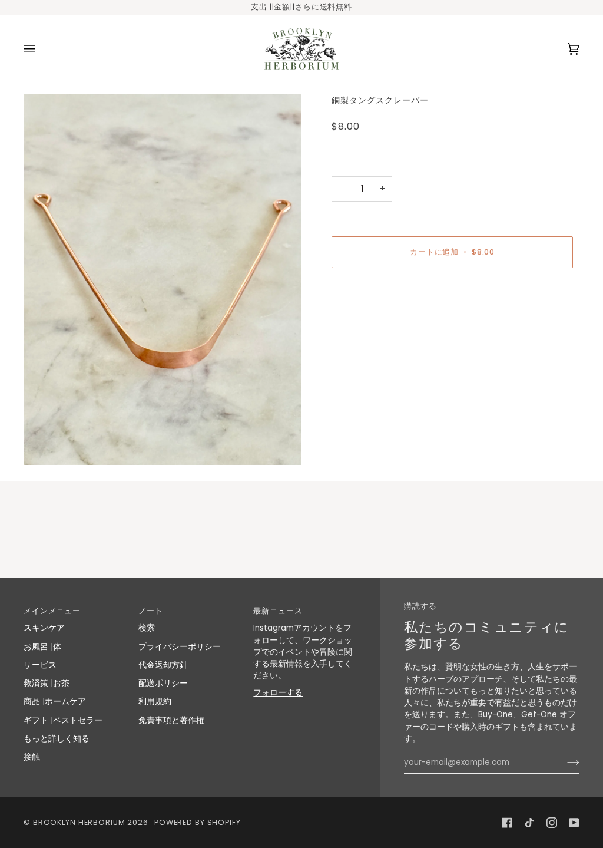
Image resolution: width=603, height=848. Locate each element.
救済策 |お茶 (46, 683)
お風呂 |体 (42, 646)
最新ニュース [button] (277, 611)
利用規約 (154, 701)
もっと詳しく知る (57, 738)
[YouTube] (574, 822)
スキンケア (44, 627)
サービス (40, 665)
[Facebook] (507, 822)
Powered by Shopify (197, 822)
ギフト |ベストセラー (63, 720)
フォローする (278, 692)
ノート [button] (150, 611)
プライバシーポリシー (179, 646)
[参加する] (563, 762)
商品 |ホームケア (55, 701)
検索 (146, 627)
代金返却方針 (163, 665)
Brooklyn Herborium (79, 822)
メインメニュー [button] (52, 611)
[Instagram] (551, 822)
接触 (32, 757)
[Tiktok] (529, 822)
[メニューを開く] (41, 49)
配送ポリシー (163, 683)
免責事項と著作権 (171, 720)
